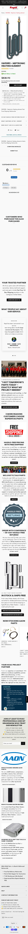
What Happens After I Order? (11, 121)
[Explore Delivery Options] (14, 369)
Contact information (9, 895)
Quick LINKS (5, 886)
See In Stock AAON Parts (8, 784)
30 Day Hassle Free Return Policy (13, 117)
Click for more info (7, 858)
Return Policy (14, 555)
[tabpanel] (14, 197)
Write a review (14, 177)
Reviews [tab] (6, 183)
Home (2, 13)
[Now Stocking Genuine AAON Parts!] (14, 758)
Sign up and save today (9, 900)
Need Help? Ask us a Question (11, 125)
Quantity (4, 82)
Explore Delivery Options (10, 407)
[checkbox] (13, 187)
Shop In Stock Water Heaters (11, 610)
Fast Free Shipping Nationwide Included (10, 81)
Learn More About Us (14, 300)
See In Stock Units (7, 819)
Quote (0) (27, 699)
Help (3, 891)
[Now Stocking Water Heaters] (14, 795)
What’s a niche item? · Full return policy (11, 103)
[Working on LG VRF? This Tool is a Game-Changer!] (14, 830)
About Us (14, 499)
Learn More (14, 462)
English (13, 923)
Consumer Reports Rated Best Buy (13, 614)
